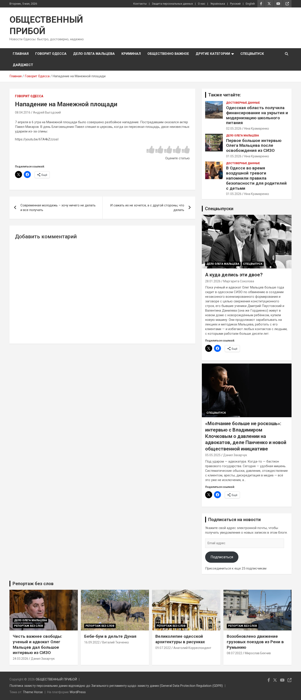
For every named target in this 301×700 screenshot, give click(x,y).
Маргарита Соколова (238, 281)
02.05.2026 (234, 128)
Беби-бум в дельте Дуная (110, 636)
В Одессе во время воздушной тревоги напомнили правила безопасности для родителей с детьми (256, 178)
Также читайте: (224, 94)
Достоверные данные (243, 102)
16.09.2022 (92, 642)
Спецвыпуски (219, 208)
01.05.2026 (234, 156)
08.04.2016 (22, 112)
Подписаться (222, 557)
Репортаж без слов (33, 583)
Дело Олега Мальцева (94, 54)
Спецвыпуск (252, 54)
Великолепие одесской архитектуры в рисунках (180, 639)
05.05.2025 (213, 455)
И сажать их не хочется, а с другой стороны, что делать (147, 207)
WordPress (78, 692)
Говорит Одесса (51, 54)
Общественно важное (168, 54)
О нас (201, 3)
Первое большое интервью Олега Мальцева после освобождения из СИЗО (253, 145)
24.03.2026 (20, 658)
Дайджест (23, 65)
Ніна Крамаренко (256, 128)
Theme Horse (33, 692)
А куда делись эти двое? (234, 274)
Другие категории (213, 54)
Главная (21, 54)
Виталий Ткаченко (115, 642)
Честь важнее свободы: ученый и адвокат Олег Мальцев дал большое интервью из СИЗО (37, 644)
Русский (235, 3)
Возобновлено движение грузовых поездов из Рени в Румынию (255, 642)
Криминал (131, 54)
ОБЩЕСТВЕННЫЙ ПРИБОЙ (56, 679)
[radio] (150, 150)
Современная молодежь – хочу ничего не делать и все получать (58, 207)
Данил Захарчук (235, 455)
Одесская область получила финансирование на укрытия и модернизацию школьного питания (257, 115)
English (250, 3)
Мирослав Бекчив (258, 653)
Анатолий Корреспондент (192, 648)
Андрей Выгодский (47, 112)
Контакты (140, 3)
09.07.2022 (163, 648)
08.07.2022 (234, 653)
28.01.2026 (213, 281)
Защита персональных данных (172, 3)
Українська (217, 3)
